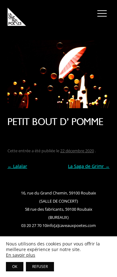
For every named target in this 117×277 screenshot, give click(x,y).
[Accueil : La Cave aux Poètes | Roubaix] (16, 18)
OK (14, 266)
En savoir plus (20, 255)
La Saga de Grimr (89, 166)
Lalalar (17, 166)
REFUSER (40, 266)
